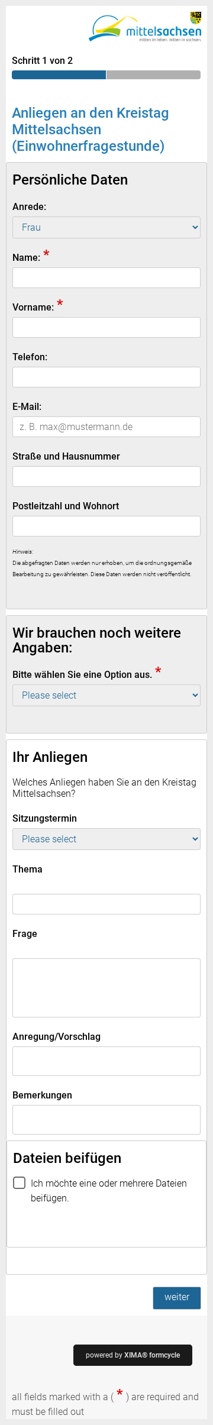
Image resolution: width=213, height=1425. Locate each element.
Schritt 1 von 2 (42, 60)
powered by (133, 1355)
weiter (176, 1297)
